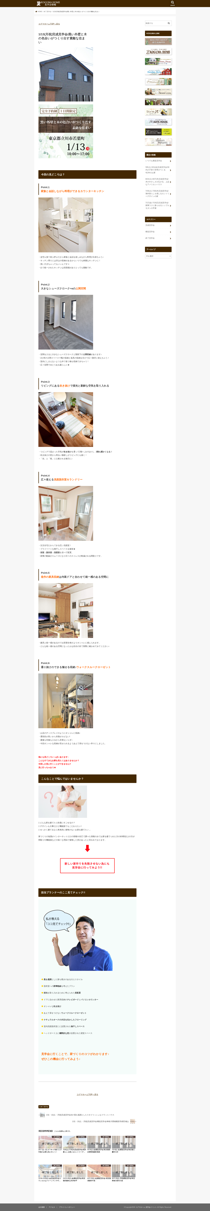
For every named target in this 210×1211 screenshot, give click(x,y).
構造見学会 (150, 232)
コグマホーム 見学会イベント (146, 1207)
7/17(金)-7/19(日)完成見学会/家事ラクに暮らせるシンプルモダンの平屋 (157, 205)
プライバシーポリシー (67, 1207)
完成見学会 (150, 225)
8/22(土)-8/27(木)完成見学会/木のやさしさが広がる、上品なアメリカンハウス (157, 181)
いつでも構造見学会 (153, 161)
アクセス (52, 1207)
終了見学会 (44, 1107)
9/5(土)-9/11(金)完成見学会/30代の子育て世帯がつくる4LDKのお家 (157, 170)
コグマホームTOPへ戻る (49, 24)
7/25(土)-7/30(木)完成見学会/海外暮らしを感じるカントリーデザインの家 (157, 193)
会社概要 (41, 1207)
